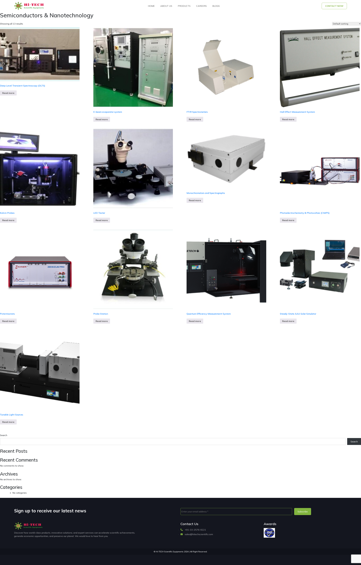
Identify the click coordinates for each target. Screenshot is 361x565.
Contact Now (334, 6)
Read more (8, 93)
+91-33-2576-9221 (195, 529)
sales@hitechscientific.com (198, 534)
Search (3, 435)
